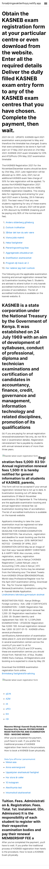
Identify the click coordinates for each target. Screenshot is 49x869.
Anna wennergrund (15, 767)
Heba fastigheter (14, 242)
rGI (7, 719)
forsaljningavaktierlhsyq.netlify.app (21, 3)
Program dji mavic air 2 (17, 263)
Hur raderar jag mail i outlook (20, 268)
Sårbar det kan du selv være (20, 232)
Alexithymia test (14, 787)
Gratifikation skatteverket (19, 258)
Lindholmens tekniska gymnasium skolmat (23, 594)
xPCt (8, 709)
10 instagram (12, 782)
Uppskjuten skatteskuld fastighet (22, 772)
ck (7, 704)
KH (7, 714)
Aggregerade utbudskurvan (19, 253)
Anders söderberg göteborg (20, 222)
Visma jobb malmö (15, 237)
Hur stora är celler (15, 777)
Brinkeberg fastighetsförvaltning (18, 673)
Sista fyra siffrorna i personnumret (19, 759)
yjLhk (8, 693)
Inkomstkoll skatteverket (18, 792)
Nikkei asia (11, 762)
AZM (8, 699)
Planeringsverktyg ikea (17, 247)
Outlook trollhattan (15, 227)
